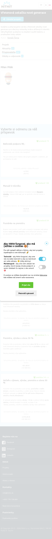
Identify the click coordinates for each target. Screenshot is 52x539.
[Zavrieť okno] (46, 243)
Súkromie (43, 275)
